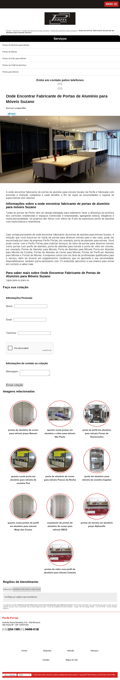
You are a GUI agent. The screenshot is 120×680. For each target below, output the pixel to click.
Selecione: (7, 589)
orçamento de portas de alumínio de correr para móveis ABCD (60, 526)
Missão (71, 650)
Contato (46, 660)
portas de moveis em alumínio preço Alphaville (97, 524)
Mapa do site (72, 660)
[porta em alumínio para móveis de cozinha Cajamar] (97, 458)
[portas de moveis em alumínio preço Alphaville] (97, 504)
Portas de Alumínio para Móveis (15, 45)
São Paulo (36, 589)
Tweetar (12, 113)
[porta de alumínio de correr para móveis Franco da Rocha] (60, 458)
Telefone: (12, 333)
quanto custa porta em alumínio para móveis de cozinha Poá (23, 479)
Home (24, 650)
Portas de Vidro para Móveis (14, 58)
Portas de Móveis (9, 52)
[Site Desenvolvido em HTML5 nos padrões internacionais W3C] (25, 675)
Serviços (60, 38)
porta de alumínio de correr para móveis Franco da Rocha (60, 478)
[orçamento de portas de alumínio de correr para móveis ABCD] (60, 504)
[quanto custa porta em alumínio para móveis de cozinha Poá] (23, 458)
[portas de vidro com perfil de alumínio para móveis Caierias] (60, 551)
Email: (9, 319)
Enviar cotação (14, 385)
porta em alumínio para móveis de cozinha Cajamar (96, 478)
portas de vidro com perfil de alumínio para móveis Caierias (60, 571)
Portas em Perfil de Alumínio (14, 65)
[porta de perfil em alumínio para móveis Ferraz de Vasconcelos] (97, 412)
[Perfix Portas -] (60, 18)
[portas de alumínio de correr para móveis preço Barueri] (23, 412)
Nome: (10, 306)
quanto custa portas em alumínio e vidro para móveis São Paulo (60, 433)
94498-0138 (32, 629)
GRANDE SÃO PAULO (22, 589)
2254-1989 (13, 629)
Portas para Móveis (10, 72)
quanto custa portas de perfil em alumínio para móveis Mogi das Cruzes (23, 526)
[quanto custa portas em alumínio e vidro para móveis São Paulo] (60, 412)
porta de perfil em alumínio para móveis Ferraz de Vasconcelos (96, 433)
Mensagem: (13, 371)
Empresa (47, 650)
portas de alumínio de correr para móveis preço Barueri (23, 432)
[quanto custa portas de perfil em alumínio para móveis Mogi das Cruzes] (23, 504)
